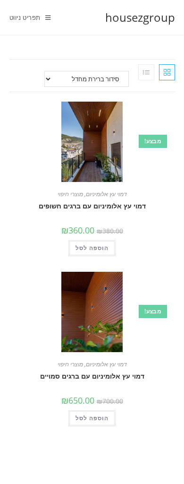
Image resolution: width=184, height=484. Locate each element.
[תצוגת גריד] (167, 72)
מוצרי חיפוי (70, 194)
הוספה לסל (92, 248)
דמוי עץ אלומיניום (106, 194)
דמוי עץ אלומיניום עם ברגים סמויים (92, 376)
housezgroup (140, 17)
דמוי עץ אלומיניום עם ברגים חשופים (92, 205)
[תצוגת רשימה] (146, 72)
